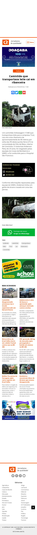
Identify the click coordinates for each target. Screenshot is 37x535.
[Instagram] (20, 475)
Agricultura (5, 485)
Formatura (5, 500)
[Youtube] (24, 475)
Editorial (23, 492)
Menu (32, 42)
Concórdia (6, 250)
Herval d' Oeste (7, 502)
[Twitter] (12, 475)
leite (4, 246)
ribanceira (24, 246)
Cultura (4, 492)
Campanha (5, 487)
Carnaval (24, 487)
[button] (32, 56)
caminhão (15, 243)
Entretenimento (7, 496)
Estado (4, 498)
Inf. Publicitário (25, 505)
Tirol (10, 246)
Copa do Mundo (7, 489)
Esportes (24, 496)
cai (16, 246)
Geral (23, 500)
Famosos (24, 498)
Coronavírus (25, 489)
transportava (26, 243)
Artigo (23, 485)
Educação (5, 494)
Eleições (23, 494)
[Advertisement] (18, 18)
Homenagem (25, 502)
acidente (6, 243)
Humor (4, 505)
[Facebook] (16, 475)
